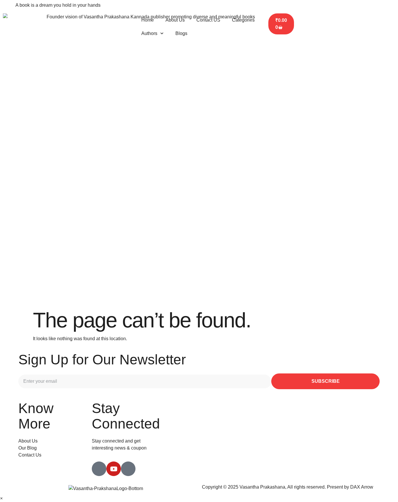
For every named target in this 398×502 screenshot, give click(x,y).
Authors (149, 33)
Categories (243, 19)
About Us (175, 19)
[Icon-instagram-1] (128, 468)
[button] (1, 498)
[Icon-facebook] (99, 468)
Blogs (181, 33)
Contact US (208, 19)
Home (147, 19)
